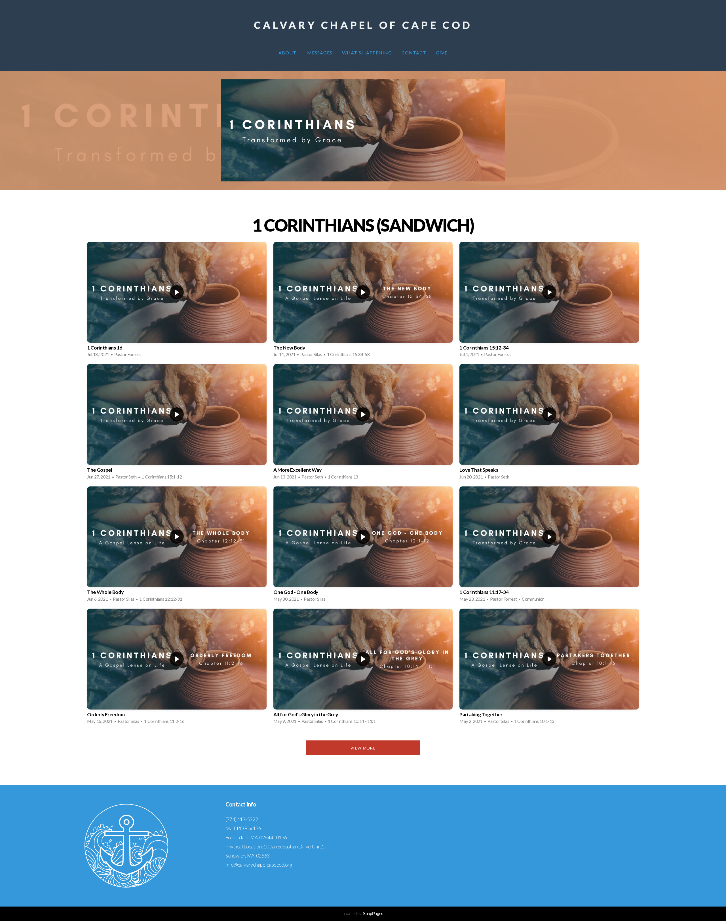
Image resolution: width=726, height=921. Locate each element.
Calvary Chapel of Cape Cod (363, 25)
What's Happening (367, 52)
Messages (319, 52)
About (287, 52)
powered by (363, 913)
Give (442, 52)
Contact (414, 52)
